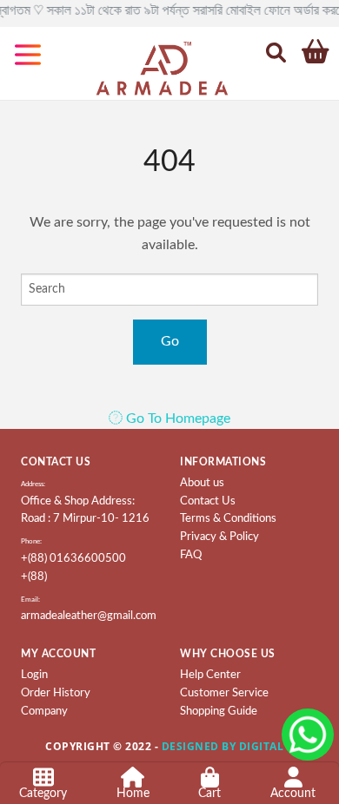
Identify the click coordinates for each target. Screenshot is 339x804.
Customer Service (224, 693)
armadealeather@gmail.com (88, 616)
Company (44, 711)
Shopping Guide (218, 711)
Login (34, 675)
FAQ (191, 555)
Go (170, 341)
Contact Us (208, 501)
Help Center (210, 675)
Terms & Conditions (228, 518)
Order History (55, 693)
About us (202, 483)
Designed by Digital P (228, 746)
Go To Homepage (176, 418)
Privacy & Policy (219, 537)
